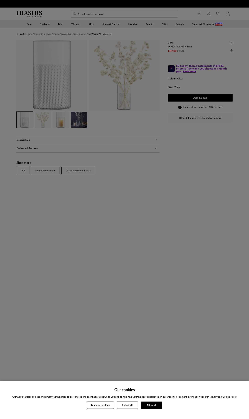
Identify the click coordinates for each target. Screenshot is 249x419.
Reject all (127, 405)
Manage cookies (100, 405)
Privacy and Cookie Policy (223, 396)
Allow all (151, 405)
